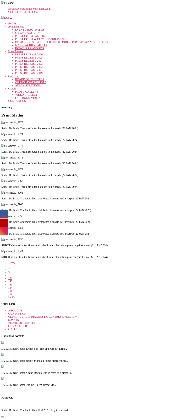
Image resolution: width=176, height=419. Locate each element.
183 (10, 284)
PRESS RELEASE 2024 (29, 60)
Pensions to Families (30, 35)
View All (6, 390)
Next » (12, 296)
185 (10, 290)
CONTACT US (17, 100)
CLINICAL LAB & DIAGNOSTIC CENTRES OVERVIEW (42, 316)
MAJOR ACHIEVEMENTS (31, 45)
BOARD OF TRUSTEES (29, 79)
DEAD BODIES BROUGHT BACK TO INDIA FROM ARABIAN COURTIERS (61, 42)
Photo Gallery (26, 91)
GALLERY (14, 329)
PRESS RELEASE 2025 (29, 57)
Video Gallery (26, 94)
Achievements (16, 26)
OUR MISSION (17, 313)
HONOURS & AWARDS (29, 48)
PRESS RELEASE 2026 (29, 54)
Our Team (13, 76)
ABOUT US (15, 310)
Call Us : (23, 11)
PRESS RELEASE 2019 (29, 73)
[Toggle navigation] (11, 18)
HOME (12, 23)
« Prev (11, 262)
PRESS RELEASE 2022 (29, 66)
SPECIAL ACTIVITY (27, 32)
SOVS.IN (13, 319)
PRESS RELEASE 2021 (29, 69)
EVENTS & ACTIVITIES (30, 29)
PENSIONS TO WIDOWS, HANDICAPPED (41, 39)
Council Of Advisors (30, 82)
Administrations (28, 85)
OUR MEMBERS (18, 326)
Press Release (15, 51)
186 (10, 293)
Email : (29, 8)
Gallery (12, 88)
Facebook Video (27, 97)
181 (10, 278)
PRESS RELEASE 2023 (29, 63)
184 (10, 287)
